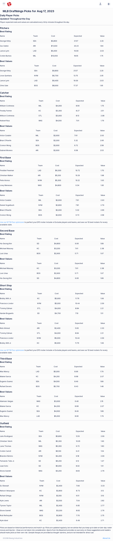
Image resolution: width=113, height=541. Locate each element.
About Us (106, 538)
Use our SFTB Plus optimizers (12, 222)
